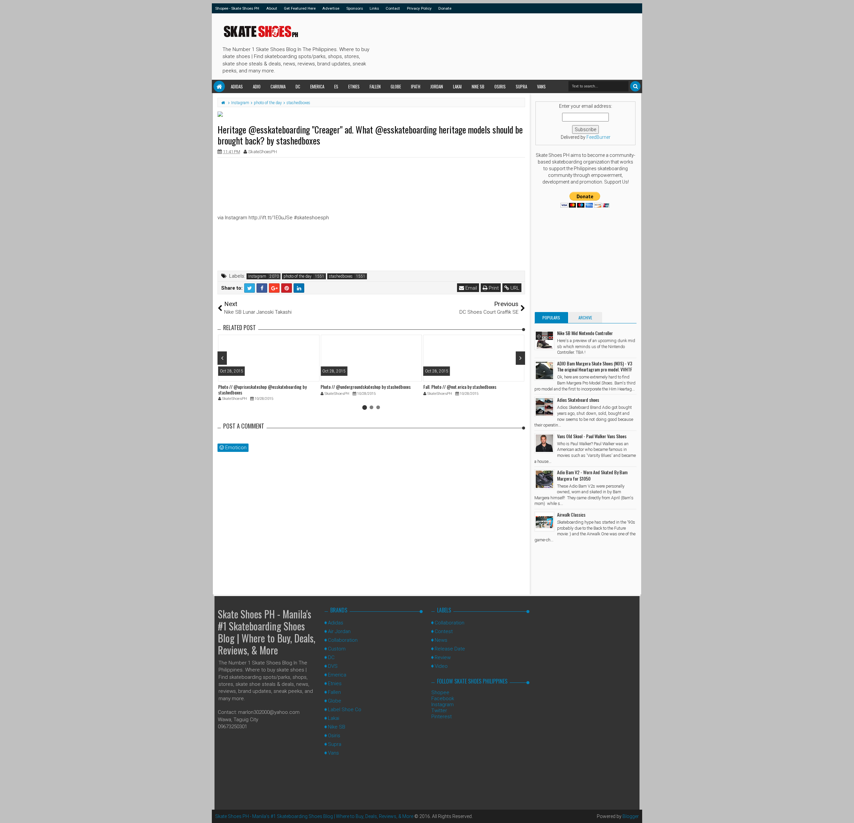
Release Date (450, 649)
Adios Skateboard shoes (578, 399)
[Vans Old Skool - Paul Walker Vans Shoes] (544, 443)
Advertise (330, 8)
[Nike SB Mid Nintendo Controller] (544, 340)
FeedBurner (598, 137)
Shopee (440, 693)
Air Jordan (339, 631)
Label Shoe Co (344, 710)
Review (443, 657)
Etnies (354, 86)
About (271, 8)
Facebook (442, 699)
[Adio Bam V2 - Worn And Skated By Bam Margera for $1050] (544, 479)
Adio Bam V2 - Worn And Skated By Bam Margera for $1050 (592, 475)
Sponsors (354, 8)
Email (470, 288)
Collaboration (343, 640)
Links (374, 8)
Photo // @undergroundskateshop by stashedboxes (366, 386)
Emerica (317, 86)
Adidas (237, 86)
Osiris (500, 86)
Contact (393, 8)
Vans (541, 86)
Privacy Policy (419, 8)
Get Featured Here (300, 8)
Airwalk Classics (571, 514)
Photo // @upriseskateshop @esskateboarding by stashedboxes (262, 389)
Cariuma (278, 86)
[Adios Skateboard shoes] (544, 407)
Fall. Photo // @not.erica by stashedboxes (459, 386)
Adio (257, 86)
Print (493, 288)
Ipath (415, 86)
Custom (337, 649)
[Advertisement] (493, 45)
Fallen (375, 86)
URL (514, 288)
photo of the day (298, 276)
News (441, 640)
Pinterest (441, 717)
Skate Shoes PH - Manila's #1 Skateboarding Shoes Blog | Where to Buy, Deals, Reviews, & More (266, 631)
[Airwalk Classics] (544, 521)
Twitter (439, 711)
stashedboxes (341, 276)
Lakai (457, 86)
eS (336, 86)
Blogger (630, 816)
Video (441, 666)
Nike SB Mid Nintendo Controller (585, 332)
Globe (396, 86)
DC (298, 86)
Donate (444, 8)
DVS (333, 666)
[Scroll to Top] (845, 811)
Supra (521, 86)
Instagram (257, 276)
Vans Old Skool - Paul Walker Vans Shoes (591, 436)
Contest (444, 631)
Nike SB (478, 86)
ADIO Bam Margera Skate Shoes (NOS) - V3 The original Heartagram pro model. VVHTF (594, 366)
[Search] (635, 86)
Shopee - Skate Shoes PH (237, 8)
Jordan (436, 86)
